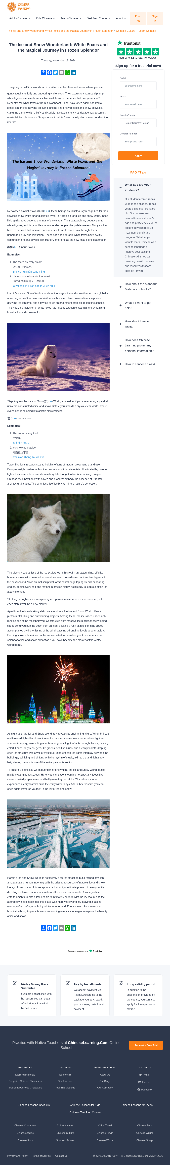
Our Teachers (65, 1081)
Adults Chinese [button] (18, 18)
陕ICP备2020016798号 (105, 1155)
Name (123, 78)
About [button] (119, 18)
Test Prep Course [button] (97, 18)
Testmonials (65, 1074)
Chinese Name (65, 1125)
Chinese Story (25, 1140)
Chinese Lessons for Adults (33, 1105)
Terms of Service (41, 1155)
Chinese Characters (25, 1125)
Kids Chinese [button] (44, 18)
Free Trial (137, 18)
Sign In (155, 18)
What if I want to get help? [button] (138, 305)
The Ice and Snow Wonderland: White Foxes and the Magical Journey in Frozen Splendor (60, 30)
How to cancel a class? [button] (140, 364)
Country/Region (128, 115)
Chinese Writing (144, 1132)
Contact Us (61, 1155)
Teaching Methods (65, 1087)
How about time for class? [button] (137, 324)
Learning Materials (25, 1074)
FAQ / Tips (138, 172)
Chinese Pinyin (105, 1132)
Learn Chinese (147, 30)
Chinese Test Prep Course (85, 1112)
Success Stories (65, 1140)
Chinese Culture (125, 30)
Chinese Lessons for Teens (137, 1105)
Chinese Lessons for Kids (85, 1105)
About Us (105, 1074)
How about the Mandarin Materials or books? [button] (141, 286)
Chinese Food (144, 1125)
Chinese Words (105, 1140)
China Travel (105, 1125)
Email (123, 96)
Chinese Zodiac (25, 1132)
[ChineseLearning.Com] (19, 7)
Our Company (105, 1087)
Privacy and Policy (17, 1155)
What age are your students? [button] (138, 187)
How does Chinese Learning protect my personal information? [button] (139, 345)
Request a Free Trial (146, 1045)
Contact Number (128, 133)
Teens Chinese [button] (69, 18)
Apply (138, 155)
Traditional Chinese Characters (25, 1087)
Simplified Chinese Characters (25, 1081)
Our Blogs (104, 1081)
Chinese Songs (144, 1140)
